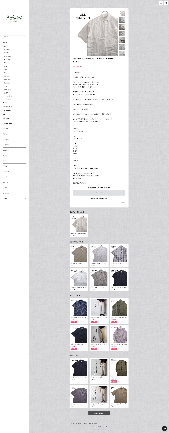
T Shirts (6, 53)
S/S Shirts (7, 59)
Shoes (6, 86)
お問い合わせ (7, 110)
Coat (5, 69)
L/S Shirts (7, 63)
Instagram (6, 118)
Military (7, 49)
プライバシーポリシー (76, 423)
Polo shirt (7, 56)
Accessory (7, 90)
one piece (9, 96)
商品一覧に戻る (99, 413)
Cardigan (7, 76)
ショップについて (7, 107)
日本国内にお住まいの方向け (99, 198)
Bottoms (7, 83)
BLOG (5, 103)
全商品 (5, 42)
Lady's (6, 93)
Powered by (97, 429)
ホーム (5, 114)
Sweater (7, 79)
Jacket (6, 66)
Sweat (6, 73)
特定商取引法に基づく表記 (90, 423)
